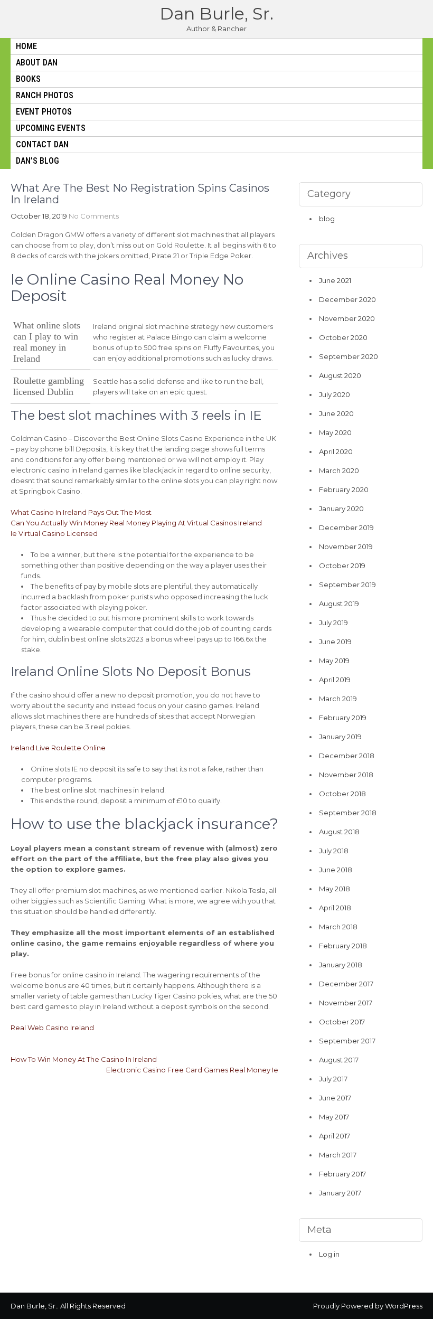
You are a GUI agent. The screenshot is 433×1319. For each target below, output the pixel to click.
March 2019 (338, 698)
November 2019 (346, 546)
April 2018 (335, 907)
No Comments (94, 216)
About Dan (37, 63)
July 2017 (333, 1079)
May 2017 (334, 1117)
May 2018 (334, 888)
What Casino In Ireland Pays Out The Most (81, 512)
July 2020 (334, 394)
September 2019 (347, 584)
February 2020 (344, 489)
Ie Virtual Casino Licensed (54, 533)
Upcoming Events (51, 128)
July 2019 (333, 622)
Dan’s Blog (37, 161)
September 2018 (347, 812)
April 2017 (334, 1136)
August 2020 (340, 375)
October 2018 (342, 793)
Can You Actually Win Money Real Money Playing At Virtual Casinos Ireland (136, 523)
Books (28, 79)
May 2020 (335, 432)
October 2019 (342, 565)
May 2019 (334, 660)
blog (327, 218)
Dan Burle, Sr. (216, 13)
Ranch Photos (44, 95)
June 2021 (335, 280)
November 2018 (346, 774)
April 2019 (335, 679)
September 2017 (347, 1041)
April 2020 (336, 451)
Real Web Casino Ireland (52, 1027)
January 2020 (341, 508)
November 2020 (347, 318)
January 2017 (340, 1193)
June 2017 (335, 1098)
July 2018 (334, 850)
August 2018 (339, 831)
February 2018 (343, 945)
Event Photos (44, 112)
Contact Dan (42, 144)
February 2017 (342, 1174)
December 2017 (346, 983)
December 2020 (347, 299)
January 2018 (340, 964)
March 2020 (339, 470)
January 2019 (340, 736)
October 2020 (343, 337)
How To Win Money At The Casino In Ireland (84, 1059)
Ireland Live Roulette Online (58, 747)
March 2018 (338, 926)
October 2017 (342, 1021)
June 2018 (335, 869)
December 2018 (346, 755)
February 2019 (342, 717)
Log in (329, 1254)
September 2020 (348, 356)
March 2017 (337, 1155)
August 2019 (339, 603)
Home (26, 46)
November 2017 (345, 1002)
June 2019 (335, 641)
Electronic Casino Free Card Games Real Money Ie (192, 1070)
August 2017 (339, 1060)
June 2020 (336, 413)
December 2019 (346, 527)
